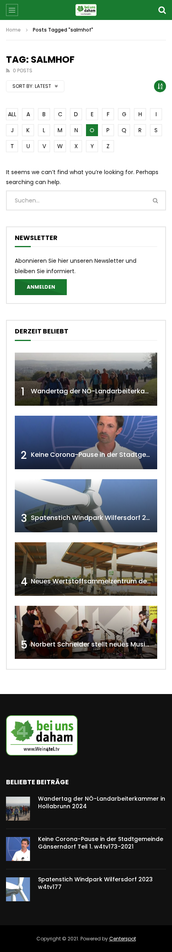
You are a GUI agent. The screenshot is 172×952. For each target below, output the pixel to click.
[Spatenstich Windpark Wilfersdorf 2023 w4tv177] (86, 506)
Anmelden (41, 287)
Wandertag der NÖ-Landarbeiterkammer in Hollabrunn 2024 (101, 802)
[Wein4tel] (85, 10)
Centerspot (122, 938)
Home (13, 29)
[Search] (162, 10)
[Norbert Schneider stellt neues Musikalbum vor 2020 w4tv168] (86, 632)
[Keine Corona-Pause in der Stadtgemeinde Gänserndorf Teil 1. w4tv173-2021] (86, 442)
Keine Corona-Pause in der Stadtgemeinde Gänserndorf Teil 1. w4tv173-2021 (100, 843)
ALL (12, 114)
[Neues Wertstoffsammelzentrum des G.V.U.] (86, 569)
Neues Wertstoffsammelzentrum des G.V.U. (101, 581)
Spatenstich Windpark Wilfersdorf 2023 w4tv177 (95, 883)
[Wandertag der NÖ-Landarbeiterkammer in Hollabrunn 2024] (86, 379)
